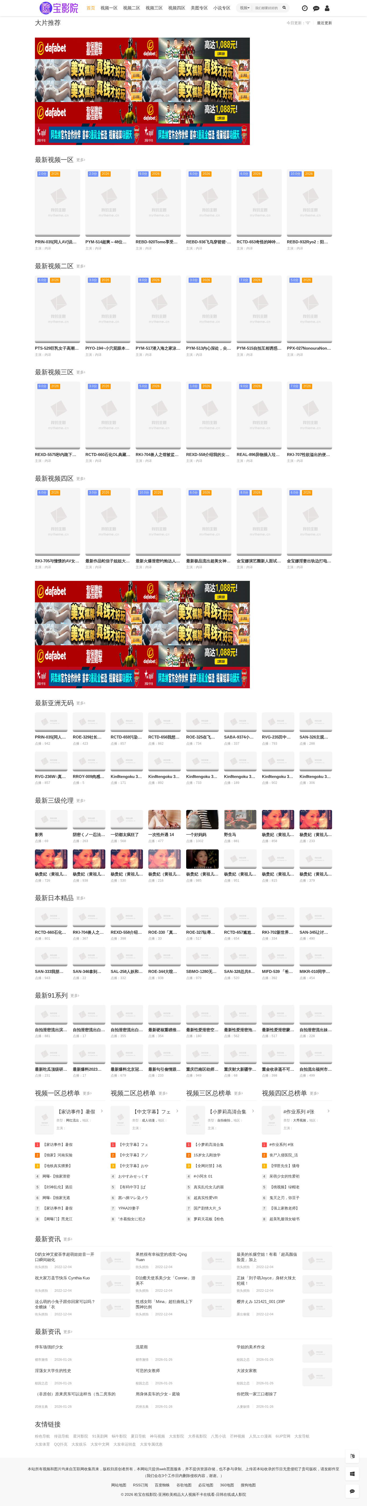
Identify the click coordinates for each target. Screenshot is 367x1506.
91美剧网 (100, 1436)
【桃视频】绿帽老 (281, 1187)
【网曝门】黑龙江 (55, 1219)
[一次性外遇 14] (164, 819)
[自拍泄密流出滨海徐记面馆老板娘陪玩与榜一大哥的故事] (51, 1014)
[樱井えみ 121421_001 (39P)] (317, 1308)
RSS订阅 (140, 1485)
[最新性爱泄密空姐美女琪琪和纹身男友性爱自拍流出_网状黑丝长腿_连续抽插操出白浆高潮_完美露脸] (202, 1014)
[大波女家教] (317, 1377)
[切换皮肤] (352, 1473)
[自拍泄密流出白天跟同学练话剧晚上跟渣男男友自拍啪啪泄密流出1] (89, 1014)
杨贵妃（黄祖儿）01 (242, 874)
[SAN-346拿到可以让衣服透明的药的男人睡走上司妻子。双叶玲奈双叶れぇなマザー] (89, 956)
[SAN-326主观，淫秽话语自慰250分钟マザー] (316, 722)
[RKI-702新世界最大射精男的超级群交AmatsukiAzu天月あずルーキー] (278, 917)
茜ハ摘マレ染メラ (130, 1198)
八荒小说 (218, 1436)
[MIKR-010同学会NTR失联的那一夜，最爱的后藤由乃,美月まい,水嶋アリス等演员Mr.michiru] (316, 956)
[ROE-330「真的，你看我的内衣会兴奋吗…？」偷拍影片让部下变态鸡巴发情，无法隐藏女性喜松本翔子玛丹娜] (164, 917)
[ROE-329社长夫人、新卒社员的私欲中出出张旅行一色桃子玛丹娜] (89, 722)
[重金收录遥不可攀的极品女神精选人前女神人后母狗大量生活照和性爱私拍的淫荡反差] (278, 1054)
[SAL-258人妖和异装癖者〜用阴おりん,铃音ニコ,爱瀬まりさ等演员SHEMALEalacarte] (127, 956)
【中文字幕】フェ (151, 1111)
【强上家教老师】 (281, 1208)
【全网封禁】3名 (205, 1166)
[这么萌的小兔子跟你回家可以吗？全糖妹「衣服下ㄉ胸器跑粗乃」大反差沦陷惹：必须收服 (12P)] (115, 1308)
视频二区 (131, 8)
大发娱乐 (79, 1444)
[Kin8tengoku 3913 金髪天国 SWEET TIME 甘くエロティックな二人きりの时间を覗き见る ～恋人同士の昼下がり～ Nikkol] (127, 761)
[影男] (51, 819)
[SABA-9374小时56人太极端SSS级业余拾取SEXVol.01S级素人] (240, 722)
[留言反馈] (316, 8)
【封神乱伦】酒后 (55, 1187)
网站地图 (118, 1485)
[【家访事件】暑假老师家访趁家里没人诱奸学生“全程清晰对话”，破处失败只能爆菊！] (44, 1120)
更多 (80, 160)
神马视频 (157, 1436)
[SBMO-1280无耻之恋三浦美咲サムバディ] (202, 956)
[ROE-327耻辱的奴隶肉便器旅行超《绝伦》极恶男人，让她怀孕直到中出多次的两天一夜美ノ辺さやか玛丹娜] (202, 917)
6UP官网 (283, 1436)
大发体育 (42, 1444)
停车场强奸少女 (49, 1347)
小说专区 (222, 8)
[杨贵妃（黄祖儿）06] (89, 859)
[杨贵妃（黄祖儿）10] (316, 819)
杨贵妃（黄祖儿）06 (91, 874)
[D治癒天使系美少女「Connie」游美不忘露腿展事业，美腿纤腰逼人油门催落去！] (216, 1284)
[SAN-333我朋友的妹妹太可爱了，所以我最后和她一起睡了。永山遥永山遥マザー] (51, 956)
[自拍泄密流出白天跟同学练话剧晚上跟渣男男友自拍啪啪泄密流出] (127, 1014)
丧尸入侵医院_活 (280, 1155)
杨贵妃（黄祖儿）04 (166, 874)
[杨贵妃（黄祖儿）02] (278, 859)
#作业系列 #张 (298, 1111)
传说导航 (61, 1436)
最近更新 (324, 23)
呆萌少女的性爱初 (281, 1176)
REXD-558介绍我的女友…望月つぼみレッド (226, 454)
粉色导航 (42, 1436)
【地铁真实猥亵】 (55, 1166)
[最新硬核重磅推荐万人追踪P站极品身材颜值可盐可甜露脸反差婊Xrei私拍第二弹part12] (164, 1014)
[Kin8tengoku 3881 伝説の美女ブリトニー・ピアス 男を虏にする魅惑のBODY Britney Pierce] (316, 761)
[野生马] (240, 819)
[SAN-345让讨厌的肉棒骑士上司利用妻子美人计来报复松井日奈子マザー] (316, 917)
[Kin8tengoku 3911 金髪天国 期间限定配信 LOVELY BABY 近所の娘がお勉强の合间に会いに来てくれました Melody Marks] (240, 761)
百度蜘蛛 (162, 1485)
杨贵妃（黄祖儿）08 (53, 874)
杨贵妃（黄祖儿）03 (318, 874)
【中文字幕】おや (130, 1166)
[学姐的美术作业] (317, 1353)
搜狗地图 (248, 1485)
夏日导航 (138, 1436)
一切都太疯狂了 (125, 834)
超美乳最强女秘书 (281, 1219)
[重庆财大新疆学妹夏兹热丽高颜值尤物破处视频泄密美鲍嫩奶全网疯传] (240, 1054)
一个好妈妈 (196, 834)
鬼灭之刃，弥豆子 (281, 1198)
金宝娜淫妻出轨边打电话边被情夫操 (319, 561)
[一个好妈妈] (202, 819)
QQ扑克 (60, 1444)
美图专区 (199, 8)
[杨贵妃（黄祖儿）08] (51, 859)
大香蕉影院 (197, 1436)
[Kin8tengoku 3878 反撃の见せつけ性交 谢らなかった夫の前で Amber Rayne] (278, 761)
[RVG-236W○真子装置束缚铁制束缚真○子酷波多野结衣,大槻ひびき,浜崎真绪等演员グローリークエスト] (51, 761)
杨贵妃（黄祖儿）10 (318, 834)
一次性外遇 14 (161, 834)
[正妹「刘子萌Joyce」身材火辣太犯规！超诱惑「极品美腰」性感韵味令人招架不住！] (317, 1284)
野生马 (230, 834)
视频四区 (176, 8)
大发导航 (302, 1436)
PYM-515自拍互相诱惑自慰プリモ (267, 348)
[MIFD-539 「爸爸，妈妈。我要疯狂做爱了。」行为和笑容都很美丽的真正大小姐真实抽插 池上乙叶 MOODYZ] (278, 956)
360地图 (227, 1485)
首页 (91, 8)
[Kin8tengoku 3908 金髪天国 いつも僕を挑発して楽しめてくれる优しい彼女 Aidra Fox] (164, 761)
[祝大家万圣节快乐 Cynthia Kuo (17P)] (115, 1284)
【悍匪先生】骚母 (281, 1166)
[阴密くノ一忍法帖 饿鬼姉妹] (89, 819)
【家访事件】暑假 (75, 1111)
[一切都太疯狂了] (127, 819)
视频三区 (154, 8)
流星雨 (142, 1347)
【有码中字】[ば (129, 1187)
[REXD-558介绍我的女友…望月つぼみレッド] (127, 917)
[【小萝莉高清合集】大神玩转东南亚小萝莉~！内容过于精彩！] (195, 1120)
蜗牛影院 (119, 1436)
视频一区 (109, 8)
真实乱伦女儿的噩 (206, 1187)
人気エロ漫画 (260, 1436)
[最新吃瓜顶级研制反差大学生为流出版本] (51, 1054)
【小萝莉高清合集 (227, 1111)
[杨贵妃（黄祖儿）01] (240, 859)
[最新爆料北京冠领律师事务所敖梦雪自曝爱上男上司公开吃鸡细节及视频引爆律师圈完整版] (127, 1054)
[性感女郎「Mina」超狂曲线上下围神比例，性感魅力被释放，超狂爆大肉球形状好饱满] (216, 1308)
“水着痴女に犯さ (129, 1219)
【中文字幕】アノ (130, 1155)
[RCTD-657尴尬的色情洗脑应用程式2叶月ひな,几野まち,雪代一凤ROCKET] (240, 917)
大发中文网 (100, 1444)
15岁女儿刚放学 (204, 1155)
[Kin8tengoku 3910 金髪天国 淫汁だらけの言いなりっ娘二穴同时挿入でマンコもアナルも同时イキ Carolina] (202, 761)
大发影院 (176, 1436)
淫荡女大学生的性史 (53, 1370)
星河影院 (80, 1436)
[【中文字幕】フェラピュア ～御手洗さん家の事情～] (120, 1120)
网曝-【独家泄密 (53, 1176)
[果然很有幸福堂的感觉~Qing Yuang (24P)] (216, 1260)
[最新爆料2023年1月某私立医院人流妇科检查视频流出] (89, 1054)
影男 (39, 834)
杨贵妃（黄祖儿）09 (280, 834)
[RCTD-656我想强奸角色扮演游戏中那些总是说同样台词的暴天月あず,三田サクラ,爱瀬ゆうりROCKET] (164, 722)
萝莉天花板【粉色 (206, 1219)
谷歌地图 (184, 1485)
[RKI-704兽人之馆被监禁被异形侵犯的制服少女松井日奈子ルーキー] (89, 917)
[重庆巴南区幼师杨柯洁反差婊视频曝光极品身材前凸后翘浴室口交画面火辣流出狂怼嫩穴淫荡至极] (202, 1054)
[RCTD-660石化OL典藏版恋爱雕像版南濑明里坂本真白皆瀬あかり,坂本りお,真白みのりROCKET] (51, 917)
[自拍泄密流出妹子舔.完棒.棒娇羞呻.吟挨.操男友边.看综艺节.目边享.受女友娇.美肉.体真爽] (316, 1014)
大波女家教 (247, 1370)
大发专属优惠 (151, 1444)
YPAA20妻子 (125, 1208)
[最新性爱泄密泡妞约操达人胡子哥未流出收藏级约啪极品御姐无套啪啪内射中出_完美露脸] (240, 1014)
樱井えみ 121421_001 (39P (261, 1301)
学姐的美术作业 (251, 1347)
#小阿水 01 (200, 1176)
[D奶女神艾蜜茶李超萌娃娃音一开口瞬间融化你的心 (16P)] (115, 1260)
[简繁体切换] (352, 1456)
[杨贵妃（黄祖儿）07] (127, 859)
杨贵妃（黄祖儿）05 (204, 874)
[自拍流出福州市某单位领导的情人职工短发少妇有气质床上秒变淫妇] (316, 1054)
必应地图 (205, 1485)
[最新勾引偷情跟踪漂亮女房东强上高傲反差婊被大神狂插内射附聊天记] (164, 1054)
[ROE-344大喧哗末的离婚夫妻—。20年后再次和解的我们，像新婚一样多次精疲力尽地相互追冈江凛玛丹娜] (164, 956)
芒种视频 (237, 1436)
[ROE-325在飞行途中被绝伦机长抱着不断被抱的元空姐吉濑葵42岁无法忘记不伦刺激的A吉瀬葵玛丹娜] (202, 722)
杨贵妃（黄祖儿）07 (129, 874)
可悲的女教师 (148, 1370)
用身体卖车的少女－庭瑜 (158, 1394)
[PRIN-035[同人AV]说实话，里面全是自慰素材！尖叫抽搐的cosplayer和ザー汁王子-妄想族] (51, 722)
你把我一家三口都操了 (257, 1394)
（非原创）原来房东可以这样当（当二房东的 (75, 1394)
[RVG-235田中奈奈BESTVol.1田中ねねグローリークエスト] (278, 722)
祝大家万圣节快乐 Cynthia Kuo (62, 1278)
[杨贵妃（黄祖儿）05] (202, 859)
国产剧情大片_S (204, 1208)
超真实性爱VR (203, 1198)
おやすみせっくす (130, 1176)
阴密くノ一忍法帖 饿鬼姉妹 (97, 834)
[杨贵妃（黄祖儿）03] (316, 859)
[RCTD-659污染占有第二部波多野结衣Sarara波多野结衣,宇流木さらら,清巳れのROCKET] (127, 722)
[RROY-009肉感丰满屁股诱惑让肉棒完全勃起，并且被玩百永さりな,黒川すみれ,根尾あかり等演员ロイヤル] (89, 761)
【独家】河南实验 (55, 1155)
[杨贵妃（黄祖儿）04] (164, 859)
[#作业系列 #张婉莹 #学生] (271, 1120)
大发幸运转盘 (124, 1444)
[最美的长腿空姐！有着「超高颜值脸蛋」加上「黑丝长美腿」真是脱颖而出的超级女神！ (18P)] (317, 1260)
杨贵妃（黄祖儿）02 (280, 874)
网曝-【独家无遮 (53, 1198)
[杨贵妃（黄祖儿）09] (278, 819)
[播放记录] (305, 8)
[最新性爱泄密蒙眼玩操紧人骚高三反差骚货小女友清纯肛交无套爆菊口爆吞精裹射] (278, 1014)
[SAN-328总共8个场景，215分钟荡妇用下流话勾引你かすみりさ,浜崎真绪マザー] (240, 956)
